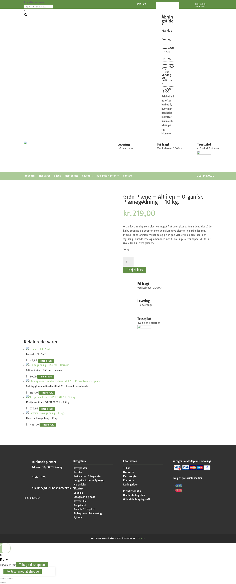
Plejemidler (79, 484)
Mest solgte (71, 176)
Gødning (78, 492)
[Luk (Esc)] (11, 578)
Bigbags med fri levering (87, 513)
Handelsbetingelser (134, 495)
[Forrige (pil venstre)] (1, 582)
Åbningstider (130, 484)
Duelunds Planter (106, 176)
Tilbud (57, 176)
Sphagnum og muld (84, 496)
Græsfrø (78, 488)
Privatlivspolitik (132, 491)
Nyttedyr (78, 517)
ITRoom (141, 538)
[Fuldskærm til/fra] (4, 578)
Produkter (29, 176)
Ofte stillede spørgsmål (136, 499)
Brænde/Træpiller (84, 509)
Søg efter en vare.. (34, 2)
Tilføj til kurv (134, 270)
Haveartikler (80, 501)
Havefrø (78, 472)
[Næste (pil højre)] (4, 582)
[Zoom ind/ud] (1, 578)
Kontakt (127, 176)
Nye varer (44, 176)
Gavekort (87, 176)
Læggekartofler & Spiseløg (88, 480)
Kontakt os (129, 480)
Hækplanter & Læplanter (87, 476)
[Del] (8, 578)
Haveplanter (80, 468)
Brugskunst (79, 505)
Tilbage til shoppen (32, 565)
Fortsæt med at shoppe (22, 571)
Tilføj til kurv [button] (46, 360)
